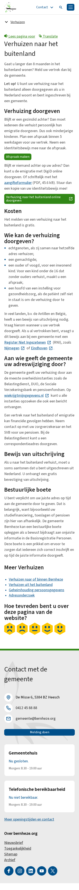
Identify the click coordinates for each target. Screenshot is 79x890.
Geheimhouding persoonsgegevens (36, 590)
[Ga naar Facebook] (8, 871)
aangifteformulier (18, 182)
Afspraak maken (17, 156)
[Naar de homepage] (10, 7)
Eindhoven (42, 348)
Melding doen (39, 732)
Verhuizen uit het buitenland (31, 584)
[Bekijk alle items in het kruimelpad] (6, 22)
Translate (50, 36)
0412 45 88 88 (26, 708)
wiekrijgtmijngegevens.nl (26, 395)
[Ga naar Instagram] (19, 871)
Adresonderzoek (22, 595)
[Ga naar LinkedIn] (30, 871)
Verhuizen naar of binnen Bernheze (36, 579)
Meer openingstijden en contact (29, 819)
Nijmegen (14, 348)
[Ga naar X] (52, 871)
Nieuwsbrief (13, 842)
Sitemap (10, 854)
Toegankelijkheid (17, 848)
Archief (9, 860)
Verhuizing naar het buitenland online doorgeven (40, 199)
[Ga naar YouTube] (41, 871)
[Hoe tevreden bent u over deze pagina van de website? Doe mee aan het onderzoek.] (34, 633)
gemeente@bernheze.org (36, 718)
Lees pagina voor (21, 36)
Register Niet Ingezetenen (27, 342)
